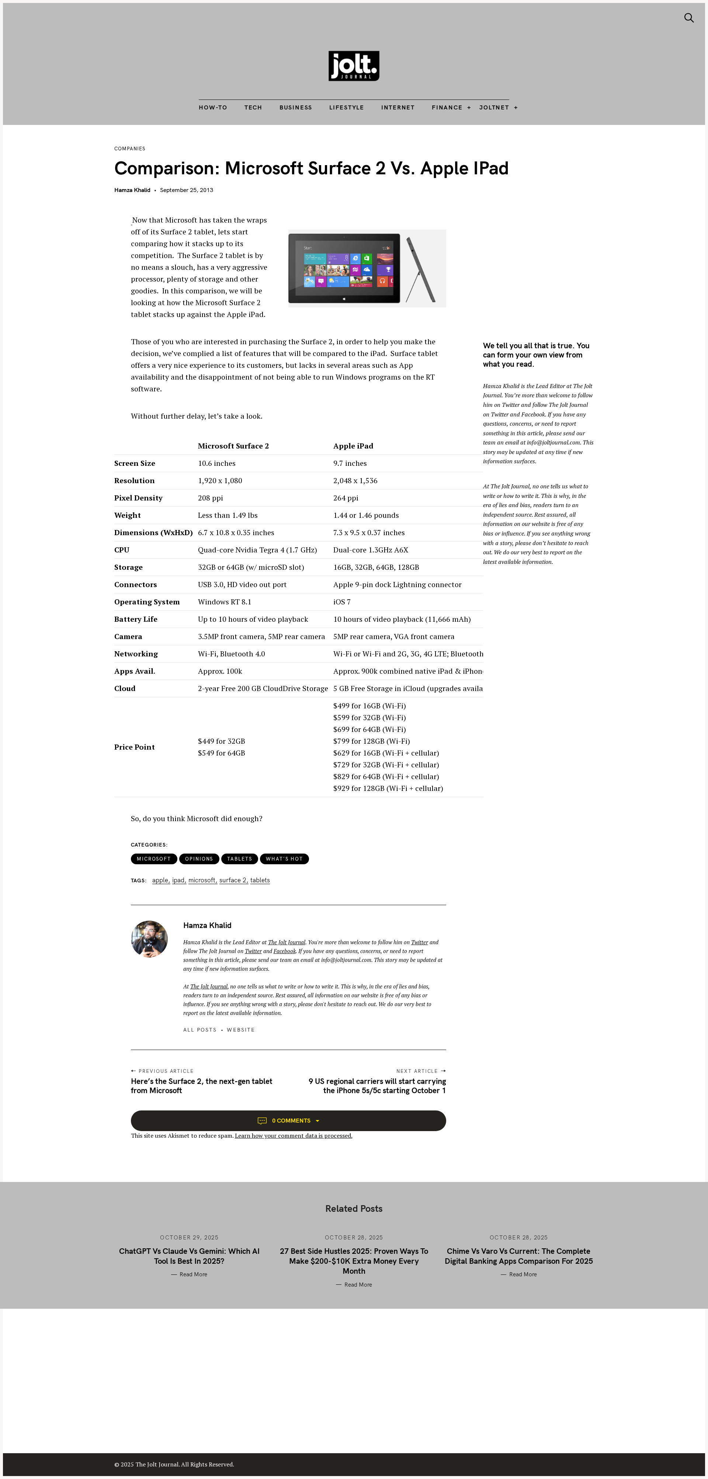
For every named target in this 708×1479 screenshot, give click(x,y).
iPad (178, 880)
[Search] (689, 18)
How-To (213, 107)
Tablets (239, 859)
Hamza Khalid (132, 189)
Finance (447, 107)
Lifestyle (346, 107)
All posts (200, 1029)
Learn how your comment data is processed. (294, 1135)
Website (241, 1029)
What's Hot (284, 859)
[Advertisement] (545, 265)
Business (296, 107)
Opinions (199, 859)
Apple (160, 880)
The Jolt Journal (286, 942)
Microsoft (154, 859)
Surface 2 (232, 880)
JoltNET (494, 107)
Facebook (285, 951)
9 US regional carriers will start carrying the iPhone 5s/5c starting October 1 (377, 1085)
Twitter (419, 942)
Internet (398, 107)
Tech (253, 107)
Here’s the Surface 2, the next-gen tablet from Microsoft (202, 1085)
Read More (193, 1274)
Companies (129, 148)
